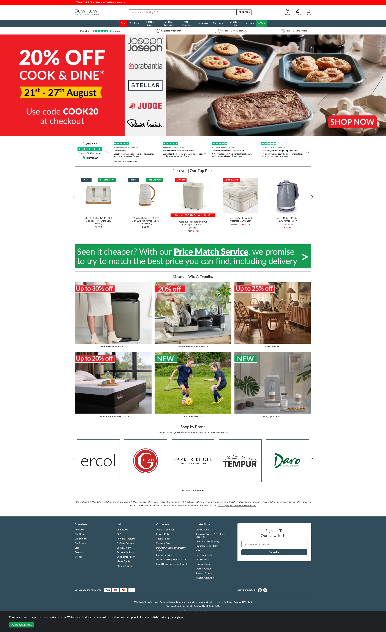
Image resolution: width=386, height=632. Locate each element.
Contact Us (122, 529)
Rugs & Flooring (186, 23)
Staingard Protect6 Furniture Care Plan (210, 535)
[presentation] (73, 197)
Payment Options (125, 552)
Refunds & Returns (126, 538)
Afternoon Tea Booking (207, 541)
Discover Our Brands (193, 490)
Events (199, 550)
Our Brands (80, 543)
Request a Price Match (207, 545)
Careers (79, 552)
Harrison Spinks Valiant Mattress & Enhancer (240, 219)
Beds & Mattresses (168, 23)
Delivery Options (125, 543)
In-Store (249, 23)
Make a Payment (125, 566)
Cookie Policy (163, 538)
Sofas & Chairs (150, 23)
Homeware (203, 23)
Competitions (202, 529)
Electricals (218, 23)
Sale (123, 23)
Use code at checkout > (100, 2)
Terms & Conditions (166, 529)
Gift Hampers (202, 559)
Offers (261, 23)
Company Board (164, 543)
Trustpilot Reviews (205, 577)
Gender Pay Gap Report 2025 (171, 559)
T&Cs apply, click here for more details (237, 505)
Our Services (81, 538)
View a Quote (123, 561)
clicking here (177, 617)
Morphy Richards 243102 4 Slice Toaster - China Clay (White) (98, 221)
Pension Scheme (164, 555)
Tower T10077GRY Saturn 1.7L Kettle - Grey (287, 219)
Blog (77, 547)
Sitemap (79, 556)
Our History (81, 534)
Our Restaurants (204, 555)
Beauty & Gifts (234, 23)
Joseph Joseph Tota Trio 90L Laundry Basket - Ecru (193, 223)
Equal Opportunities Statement (171, 564)
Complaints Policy (126, 556)
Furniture (134, 23)
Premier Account (204, 568)
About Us (79, 529)
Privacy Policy (163, 534)
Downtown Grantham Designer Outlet (171, 549)
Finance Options (204, 564)
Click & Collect (124, 547)
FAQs (119, 534)
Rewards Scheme (204, 573)
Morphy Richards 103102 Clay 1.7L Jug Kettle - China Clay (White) (146, 221)
